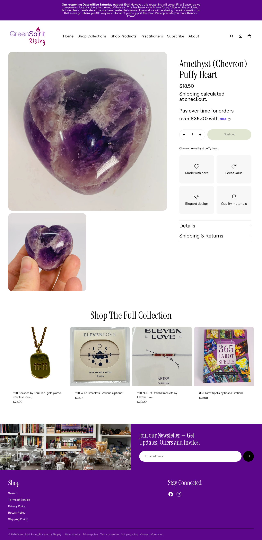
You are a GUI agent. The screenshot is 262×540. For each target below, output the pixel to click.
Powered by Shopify (50, 534)
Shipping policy (129, 534)
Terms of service (109, 534)
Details (187, 226)
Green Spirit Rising (27, 534)
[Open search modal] (231, 36)
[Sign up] (248, 456)
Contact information (151, 534)
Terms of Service (19, 500)
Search (12, 493)
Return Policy (16, 512)
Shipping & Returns (201, 236)
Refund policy (72, 534)
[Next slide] (123, 356)
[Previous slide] (76, 356)
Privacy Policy (17, 506)
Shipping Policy (18, 519)
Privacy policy (90, 534)
